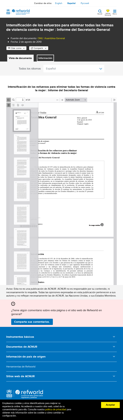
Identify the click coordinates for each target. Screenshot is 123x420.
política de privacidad (55, 409)
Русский (85, 3)
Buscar (100, 14)
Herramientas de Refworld (20, 366)
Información (45, 58)
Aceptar (110, 405)
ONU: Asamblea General (51, 38)
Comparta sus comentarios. (32, 322)
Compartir (38, 48)
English (58, 3)
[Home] (18, 12)
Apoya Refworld (108, 14)
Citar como (16, 48)
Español (71, 3)
